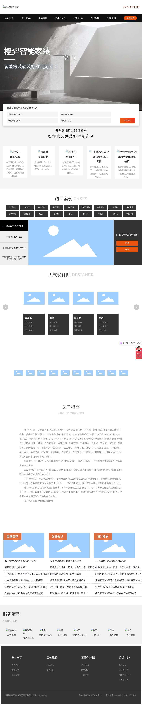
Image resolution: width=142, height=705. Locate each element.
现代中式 (129, 207)
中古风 (100, 214)
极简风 (56, 214)
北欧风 (71, 214)
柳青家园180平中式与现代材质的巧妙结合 (116, 593)
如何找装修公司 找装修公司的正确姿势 (24, 593)
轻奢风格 (100, 207)
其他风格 (129, 214)
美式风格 (56, 207)
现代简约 (12, 207)
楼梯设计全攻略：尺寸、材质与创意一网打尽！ (73, 567)
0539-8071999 (131, 6)
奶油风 (41, 214)
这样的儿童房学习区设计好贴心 (65, 573)
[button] (8, 373)
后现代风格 (86, 207)
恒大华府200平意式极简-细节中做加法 (114, 586)
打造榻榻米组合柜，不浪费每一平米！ (69, 593)
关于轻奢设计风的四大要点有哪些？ (68, 580)
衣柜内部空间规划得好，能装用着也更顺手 (26, 586)
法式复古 (27, 214)
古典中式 (12, 214)
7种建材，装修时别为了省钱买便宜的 (68, 586)
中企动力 (119, 695)
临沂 (126, 695)
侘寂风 (115, 214)
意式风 (115, 207)
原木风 (85, 214)
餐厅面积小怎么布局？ (16, 567)
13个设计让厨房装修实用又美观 (20, 560)
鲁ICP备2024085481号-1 (90, 695)
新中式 (26, 207)
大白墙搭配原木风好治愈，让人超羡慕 (24, 580)
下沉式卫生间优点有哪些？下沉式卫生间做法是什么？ (31, 573)
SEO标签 (132, 695)
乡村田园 (71, 207)
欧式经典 (41, 207)
